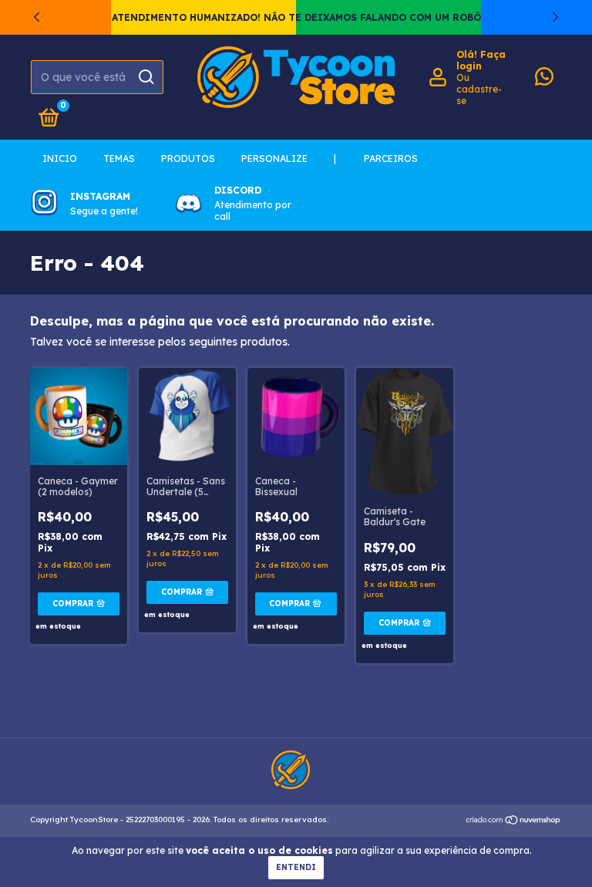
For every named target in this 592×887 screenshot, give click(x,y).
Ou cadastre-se (479, 89)
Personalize (274, 158)
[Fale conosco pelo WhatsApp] (544, 79)
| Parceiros (376, 158)
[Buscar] (145, 77)
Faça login (481, 60)
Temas (119, 158)
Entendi (296, 867)
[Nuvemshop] (514, 821)
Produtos (188, 158)
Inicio (59, 158)
